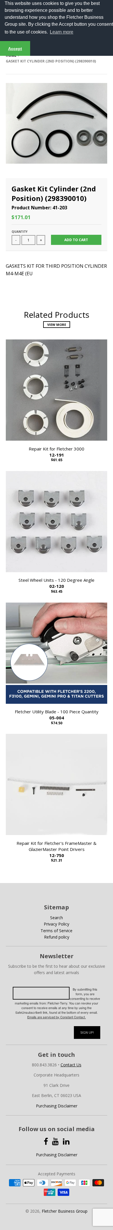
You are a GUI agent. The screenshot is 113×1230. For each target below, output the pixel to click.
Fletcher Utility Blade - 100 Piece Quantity (57, 715)
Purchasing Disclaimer (56, 1106)
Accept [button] (15, 48)
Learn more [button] (61, 31)
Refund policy (56, 937)
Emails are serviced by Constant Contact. (56, 1017)
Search (56, 917)
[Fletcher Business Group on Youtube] (55, 1141)
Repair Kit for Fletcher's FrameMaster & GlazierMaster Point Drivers (56, 849)
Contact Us (71, 1065)
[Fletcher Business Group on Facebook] (46, 1141)
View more (56, 324)
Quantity (20, 232)
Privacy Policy (56, 924)
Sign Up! (87, 1032)
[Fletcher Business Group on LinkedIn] (66, 1141)
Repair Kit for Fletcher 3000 (56, 452)
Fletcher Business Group (65, 1211)
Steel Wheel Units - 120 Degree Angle (56, 583)
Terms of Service (56, 930)
